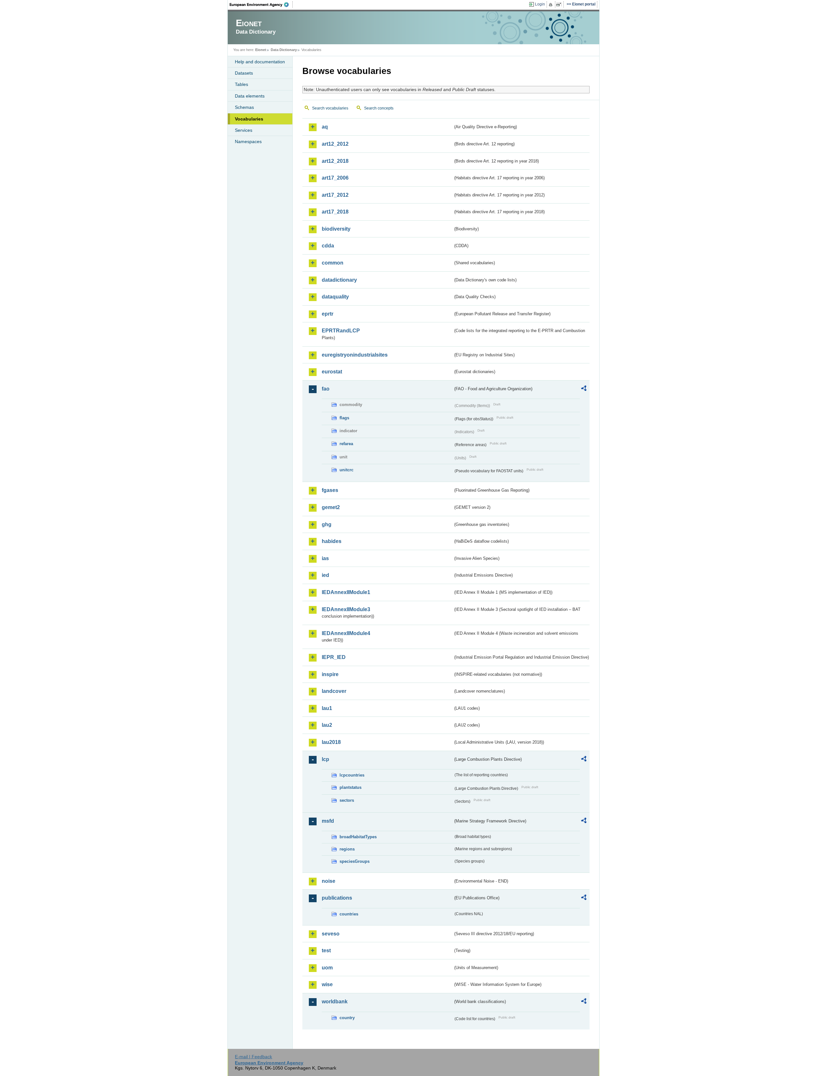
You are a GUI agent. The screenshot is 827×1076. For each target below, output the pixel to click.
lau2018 (331, 742)
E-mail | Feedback (253, 1056)
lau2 (327, 725)
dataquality (335, 296)
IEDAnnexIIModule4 (346, 633)
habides (331, 541)
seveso (331, 933)
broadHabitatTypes (358, 836)
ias (325, 558)
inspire (330, 674)
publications (337, 898)
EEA (261, 4)
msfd (328, 821)
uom (327, 967)
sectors (347, 800)
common (332, 263)
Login (540, 4)
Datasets (244, 73)
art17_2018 (335, 211)
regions (347, 849)
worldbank (335, 1001)
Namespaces (248, 141)
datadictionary (339, 280)
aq (325, 127)
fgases (330, 490)
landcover (334, 691)
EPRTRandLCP (341, 330)
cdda (328, 245)
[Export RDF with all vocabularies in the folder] (583, 389)
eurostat (332, 371)
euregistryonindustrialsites (355, 355)
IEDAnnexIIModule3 (346, 609)
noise (328, 881)
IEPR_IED (334, 657)
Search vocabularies (330, 108)
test (326, 950)
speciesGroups (355, 861)
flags (344, 417)
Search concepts (378, 108)
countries (349, 914)
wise (327, 984)
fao (326, 389)
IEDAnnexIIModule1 (346, 592)
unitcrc (346, 469)
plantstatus (350, 787)
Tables (241, 84)
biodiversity (336, 229)
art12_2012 (335, 144)
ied (325, 575)
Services (243, 130)
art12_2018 (335, 161)
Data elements (250, 96)
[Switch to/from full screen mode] (560, 4)
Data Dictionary (284, 50)
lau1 (327, 708)
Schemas (244, 107)
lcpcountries (352, 775)
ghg (326, 524)
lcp (325, 759)
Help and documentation (260, 61)
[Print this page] (551, 4)
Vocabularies (249, 118)
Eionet (260, 50)
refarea (346, 443)
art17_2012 (335, 195)
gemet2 (331, 507)
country (347, 1017)
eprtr (327, 314)
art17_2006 (335, 178)
